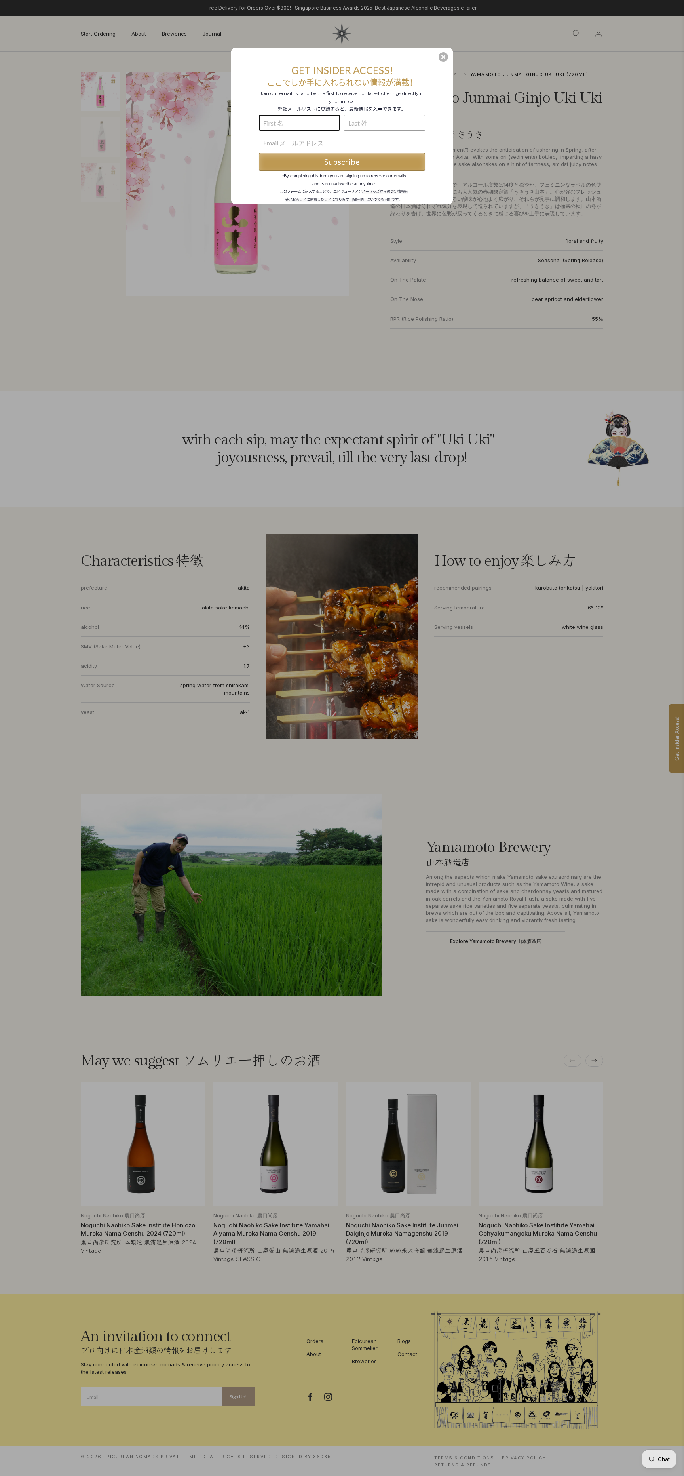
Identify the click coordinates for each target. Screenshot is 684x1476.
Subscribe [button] (342, 161)
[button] (443, 57)
